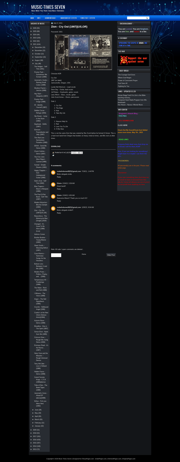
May (36, 413)
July (36, 64)
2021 (35, 44)
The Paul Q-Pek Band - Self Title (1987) (41, 197)
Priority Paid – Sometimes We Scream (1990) (40, 74)
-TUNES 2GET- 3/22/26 (87, 18)
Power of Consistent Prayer (128, 80)
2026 (35, 28)
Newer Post (56, 255)
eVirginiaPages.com (128, 459)
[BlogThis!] (74, 153)
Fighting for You (123, 86)
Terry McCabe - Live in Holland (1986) (40, 366)
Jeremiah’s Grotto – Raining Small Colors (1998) (41, 82)
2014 (35, 446)
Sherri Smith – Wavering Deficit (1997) (41, 248)
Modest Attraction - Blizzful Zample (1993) (41, 204)
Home (84, 254)
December (38, 47)
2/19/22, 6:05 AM (68, 195)
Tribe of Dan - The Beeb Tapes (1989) (40, 387)
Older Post (111, 255)
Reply (59, 177)
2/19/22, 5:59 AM (68, 183)
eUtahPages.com (101, 459)
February (38, 423)
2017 (35, 436)
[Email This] (72, 153)
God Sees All (122, 83)
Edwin (59, 183)
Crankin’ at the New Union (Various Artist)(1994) (41, 315)
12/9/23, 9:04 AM (88, 207)
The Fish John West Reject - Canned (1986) (40, 159)
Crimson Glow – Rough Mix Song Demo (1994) (41, 339)
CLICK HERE (122, 125)
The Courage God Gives (126, 75)
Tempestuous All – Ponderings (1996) (40, 282)
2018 (35, 433)
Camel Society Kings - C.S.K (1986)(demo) (40, 379)
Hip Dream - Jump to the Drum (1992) (40, 118)
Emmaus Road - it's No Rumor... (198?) (41, 347)
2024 (35, 35)
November (38, 50)
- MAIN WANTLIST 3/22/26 (68, 18)
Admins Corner (39, 234)
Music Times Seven (48, 6)
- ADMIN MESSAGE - (50, 18)
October (38, 54)
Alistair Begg (122, 95)
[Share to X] (77, 153)
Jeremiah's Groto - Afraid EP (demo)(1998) (40, 395)
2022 (35, 41)
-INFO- (39, 18)
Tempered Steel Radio (125, 100)
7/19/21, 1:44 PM (88, 171)
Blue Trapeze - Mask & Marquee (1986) (41, 188)
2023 (35, 38)
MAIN (32, 18)
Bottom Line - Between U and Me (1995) (40, 266)
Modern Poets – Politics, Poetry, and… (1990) (40, 274)
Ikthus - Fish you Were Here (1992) (40, 403)
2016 (35, 440)
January (38, 426)
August (37, 60)
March (37, 419)
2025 (35, 31)
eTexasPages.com (88, 459)
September (39, 57)
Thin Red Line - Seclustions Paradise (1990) (40, 140)
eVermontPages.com (114, 459)
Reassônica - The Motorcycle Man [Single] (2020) (41, 218)
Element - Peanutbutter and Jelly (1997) (41, 132)
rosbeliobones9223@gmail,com (69, 171)
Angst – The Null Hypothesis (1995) (40, 301)
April (36, 416)
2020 (35, 430)
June (37, 410)
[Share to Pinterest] (81, 153)
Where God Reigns (124, 78)
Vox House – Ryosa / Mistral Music (130, 105)
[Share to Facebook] (79, 153)
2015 (35, 443)
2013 (35, 449)
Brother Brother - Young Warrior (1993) (40, 240)
